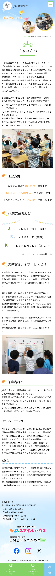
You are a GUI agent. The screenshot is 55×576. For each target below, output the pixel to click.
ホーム (26, 36)
